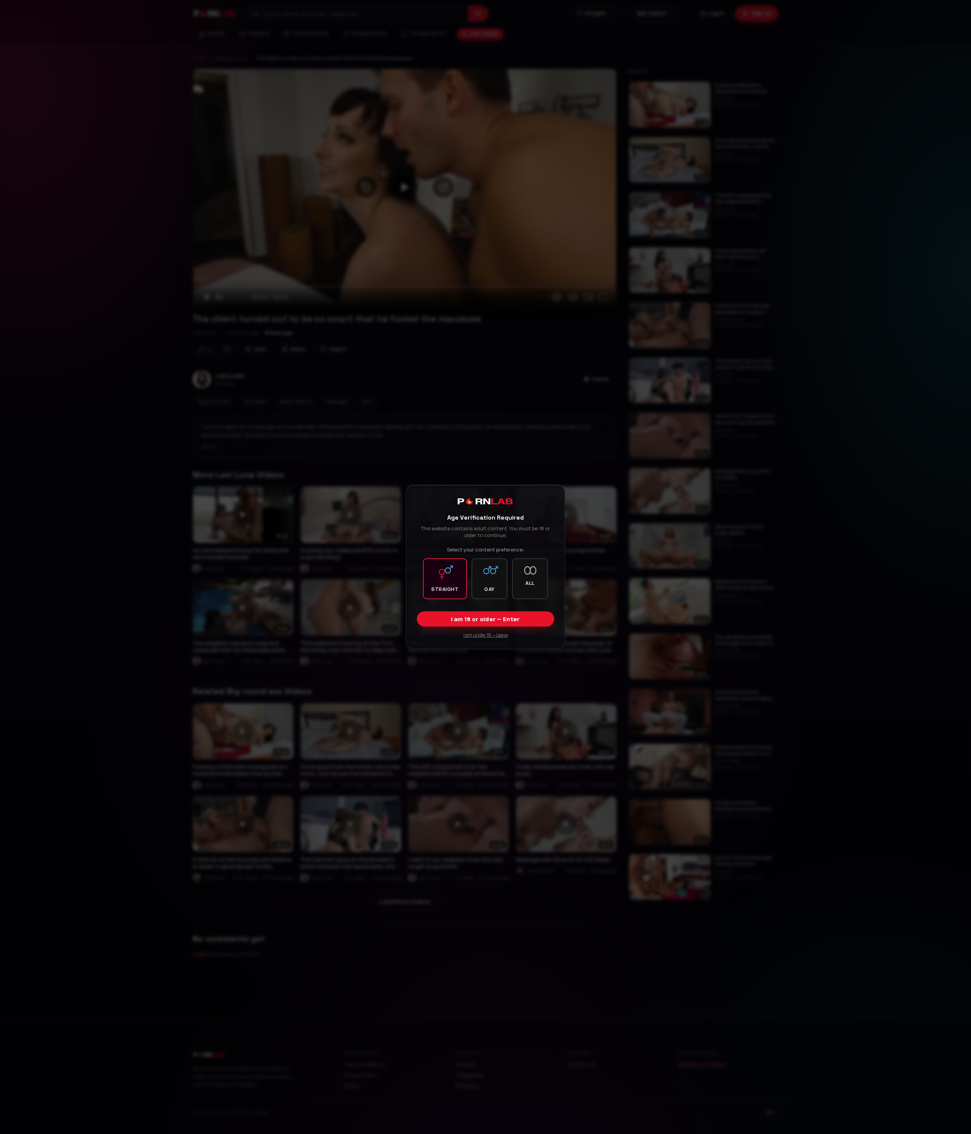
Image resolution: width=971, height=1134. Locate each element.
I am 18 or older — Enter (485, 619)
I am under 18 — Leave (486, 635)
